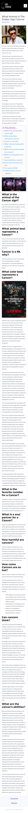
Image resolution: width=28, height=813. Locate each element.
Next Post (14, 803)
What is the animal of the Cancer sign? (13, 132)
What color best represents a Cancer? (14, 145)
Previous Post (14, 798)
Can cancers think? (11, 168)
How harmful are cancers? (13, 160)
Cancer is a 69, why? (11, 141)
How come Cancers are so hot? (13, 164)
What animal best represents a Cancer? (11, 137)
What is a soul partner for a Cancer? (13, 156)
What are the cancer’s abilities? (13, 172)
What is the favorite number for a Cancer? (14, 150)
